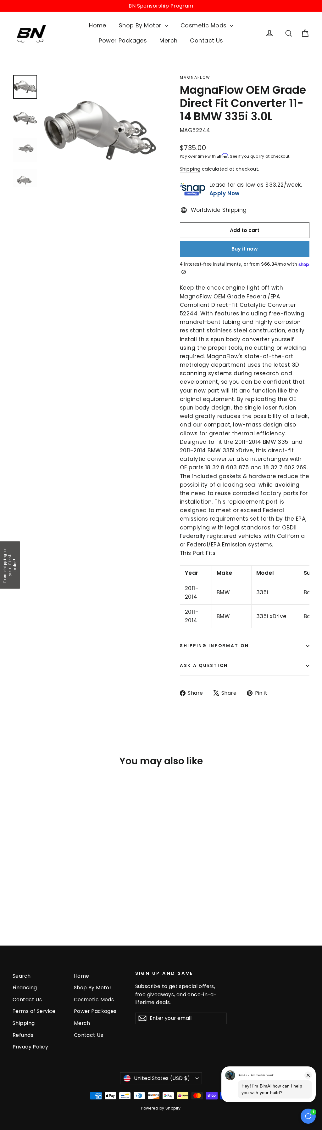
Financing (25, 987)
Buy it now (244, 248)
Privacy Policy (30, 1046)
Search (22, 976)
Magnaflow (195, 77)
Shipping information (214, 646)
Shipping (190, 169)
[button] (10, 565)
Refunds (23, 1035)
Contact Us (206, 40)
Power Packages (123, 40)
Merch (168, 40)
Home (97, 25)
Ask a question (204, 666)
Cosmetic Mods (204, 25)
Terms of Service (34, 1011)
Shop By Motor (141, 25)
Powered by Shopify (161, 1108)
